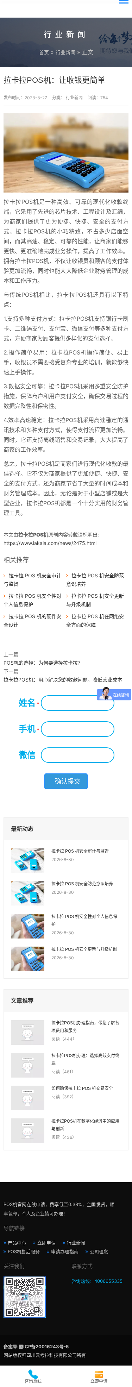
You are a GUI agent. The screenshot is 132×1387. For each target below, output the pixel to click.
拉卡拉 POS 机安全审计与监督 (80, 851)
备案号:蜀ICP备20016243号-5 (36, 1346)
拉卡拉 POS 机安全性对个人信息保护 (84, 920)
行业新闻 (65, 52)
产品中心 (17, 1242)
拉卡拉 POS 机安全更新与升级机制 (84, 949)
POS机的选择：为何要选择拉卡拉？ (43, 663)
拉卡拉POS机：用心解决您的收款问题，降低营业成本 (63, 680)
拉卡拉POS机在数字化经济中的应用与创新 (85, 1125)
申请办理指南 (64, 1251)
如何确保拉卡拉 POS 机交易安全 (82, 1088)
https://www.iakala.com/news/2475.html (50, 543)
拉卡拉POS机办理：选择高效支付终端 (85, 1059)
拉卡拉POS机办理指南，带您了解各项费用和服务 (85, 1027)
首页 (44, 52)
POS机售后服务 (24, 1251)
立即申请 (46, 1242)
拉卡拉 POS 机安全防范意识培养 (82, 883)
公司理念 (99, 1251)
